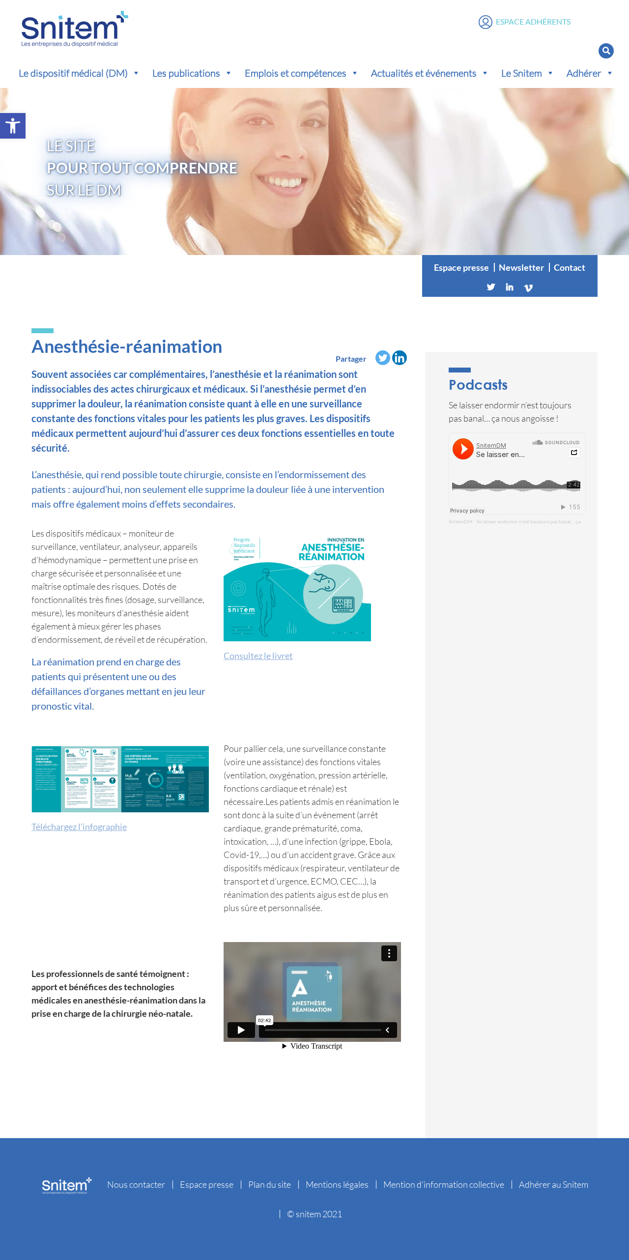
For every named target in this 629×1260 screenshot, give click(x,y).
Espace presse (461, 267)
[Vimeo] (528, 287)
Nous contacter (136, 1184)
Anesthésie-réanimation (126, 346)
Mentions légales (337, 1184)
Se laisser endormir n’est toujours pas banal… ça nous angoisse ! (545, 521)
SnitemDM (460, 521)
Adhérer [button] (584, 73)
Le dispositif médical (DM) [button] (73, 73)
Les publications (186, 73)
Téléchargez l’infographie (79, 826)
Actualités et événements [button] (424, 73)
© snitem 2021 (314, 1213)
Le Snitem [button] (521, 73)
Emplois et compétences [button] (295, 73)
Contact (569, 267)
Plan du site (269, 1184)
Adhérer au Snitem (553, 1184)
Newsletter (521, 267)
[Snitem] (75, 26)
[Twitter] (491, 287)
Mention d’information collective (443, 1184)
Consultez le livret (258, 655)
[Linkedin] (509, 287)
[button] (13, 126)
